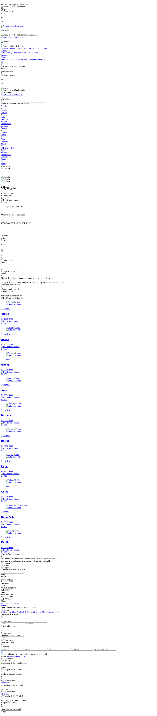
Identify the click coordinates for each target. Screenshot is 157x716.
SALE (36, 48)
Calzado (10, 48)
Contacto (43, 48)
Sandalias (34, 53)
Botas (3, 53)
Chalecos (30, 48)
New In (4, 48)
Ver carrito (5, 683)
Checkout (4, 694)
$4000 (18, 59)
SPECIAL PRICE (8, 59)
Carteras (17, 48)
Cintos (23, 48)
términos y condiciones (16, 656)
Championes (25, 53)
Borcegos (9, 53)
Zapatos (17, 53)
